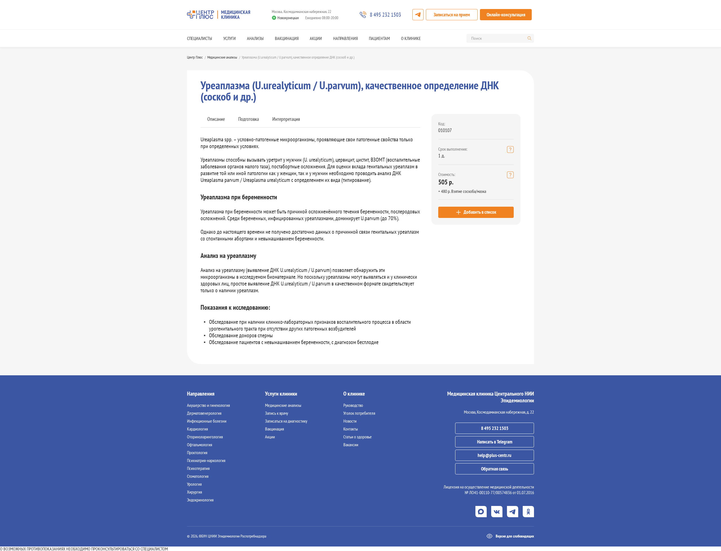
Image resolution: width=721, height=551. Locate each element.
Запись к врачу (276, 413)
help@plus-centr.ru (494, 455)
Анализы (255, 38)
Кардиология (197, 429)
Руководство (353, 405)
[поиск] (529, 38)
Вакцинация (287, 38)
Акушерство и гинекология (208, 405)
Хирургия (194, 492)
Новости (350, 421)
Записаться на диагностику (286, 421)
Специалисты (199, 38)
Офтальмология (199, 444)
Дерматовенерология (204, 413)
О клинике (411, 38)
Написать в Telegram (494, 442)
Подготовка (248, 119)
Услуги (229, 38)
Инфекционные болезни (206, 421)
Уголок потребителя (359, 413)
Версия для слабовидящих (515, 536)
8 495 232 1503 (494, 428)
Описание (216, 119)
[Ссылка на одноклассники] (528, 511)
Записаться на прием (452, 15)
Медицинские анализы (222, 57)
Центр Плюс (195, 57)
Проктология (197, 452)
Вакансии (350, 444)
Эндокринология (200, 500)
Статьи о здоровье (357, 436)
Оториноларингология (205, 436)
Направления (345, 38)
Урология (194, 484)
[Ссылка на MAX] (481, 511)
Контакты (350, 429)
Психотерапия (198, 468)
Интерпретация (286, 119)
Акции (316, 38)
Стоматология (197, 476)
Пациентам (379, 38)
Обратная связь (494, 469)
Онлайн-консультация (506, 15)
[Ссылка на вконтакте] (496, 511)
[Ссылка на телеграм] (512, 511)
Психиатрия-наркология (206, 460)
